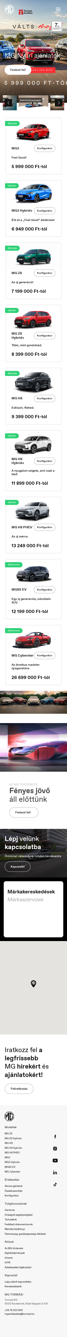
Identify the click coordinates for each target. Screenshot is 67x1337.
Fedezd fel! (18, 70)
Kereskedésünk (13, 1286)
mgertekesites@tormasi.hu (19, 1314)
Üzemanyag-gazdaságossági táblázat (25, 1233)
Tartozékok (11, 1219)
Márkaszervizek (25, 899)
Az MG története (14, 1248)
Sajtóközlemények (15, 1253)
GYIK (7, 1262)
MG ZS (8, 1133)
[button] (33, 984)
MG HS (9, 1143)
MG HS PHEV (12, 1152)
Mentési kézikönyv (15, 1229)
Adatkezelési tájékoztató (18, 1267)
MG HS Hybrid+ (13, 1147)
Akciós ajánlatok (14, 1186)
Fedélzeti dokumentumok (19, 1224)
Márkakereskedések (31, 891)
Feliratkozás (19, 1089)
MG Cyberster (12, 1171)
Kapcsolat (18, 867)
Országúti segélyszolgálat (19, 1214)
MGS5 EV (10, 1167)
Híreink (9, 1257)
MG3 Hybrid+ (12, 1162)
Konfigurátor (44, 148)
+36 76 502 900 (14, 1310)
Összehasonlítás (13, 1190)
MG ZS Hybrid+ (13, 1138)
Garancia (10, 1210)
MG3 (7, 1157)
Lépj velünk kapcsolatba (18, 1281)
